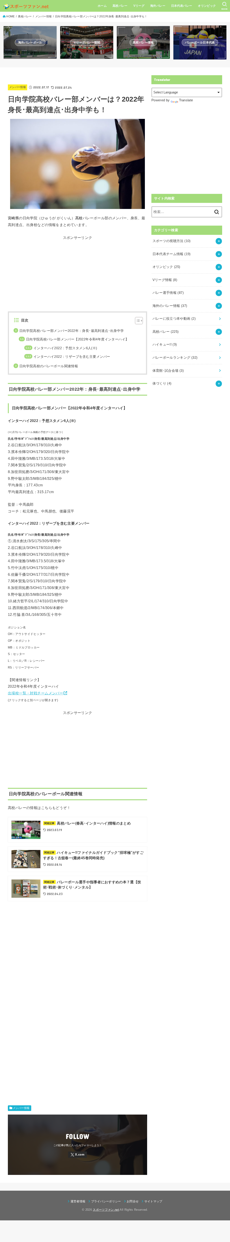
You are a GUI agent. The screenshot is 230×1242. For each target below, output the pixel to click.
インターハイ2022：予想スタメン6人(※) (65, 348)
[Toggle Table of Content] (137, 320)
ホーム (102, 5)
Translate (186, 100)
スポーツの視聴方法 (172, 241)
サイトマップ (153, 1201)
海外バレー (157, 5)
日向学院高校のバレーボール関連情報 (48, 366)
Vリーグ (139, 5)
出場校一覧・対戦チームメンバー (35, 693)
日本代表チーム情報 (172, 254)
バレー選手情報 (168, 293)
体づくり (162, 383)
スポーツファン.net (106, 1209)
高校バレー (120, 5)
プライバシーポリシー (106, 1201)
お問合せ (133, 1201)
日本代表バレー (181, 5)
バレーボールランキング (175, 357)
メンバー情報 (17, 87)
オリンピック (207, 5)
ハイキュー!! (165, 344)
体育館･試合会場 (168, 370)
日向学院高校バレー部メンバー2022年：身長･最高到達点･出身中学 (71, 331)
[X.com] (77, 1154)
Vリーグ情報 (165, 280)
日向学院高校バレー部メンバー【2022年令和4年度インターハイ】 (77, 339)
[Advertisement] (77, 272)
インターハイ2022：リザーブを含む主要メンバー (71, 356)
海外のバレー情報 (170, 306)
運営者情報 (78, 1201)
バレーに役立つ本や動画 (174, 318)
